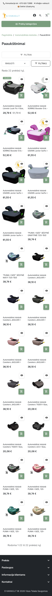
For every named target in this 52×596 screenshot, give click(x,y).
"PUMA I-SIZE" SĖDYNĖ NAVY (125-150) (13, 276)
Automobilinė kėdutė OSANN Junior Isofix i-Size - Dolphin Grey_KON (38, 192)
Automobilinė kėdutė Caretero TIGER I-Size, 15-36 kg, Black (13, 445)
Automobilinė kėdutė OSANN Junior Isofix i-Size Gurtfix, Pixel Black (13, 192)
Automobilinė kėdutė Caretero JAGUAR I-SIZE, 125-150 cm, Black (38, 276)
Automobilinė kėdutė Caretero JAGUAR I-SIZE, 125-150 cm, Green (37, 318)
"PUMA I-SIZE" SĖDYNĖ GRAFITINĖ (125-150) (38, 234)
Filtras (41, 63)
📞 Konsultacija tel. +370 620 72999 (17, 3)
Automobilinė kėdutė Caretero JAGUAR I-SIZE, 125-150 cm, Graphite (12, 403)
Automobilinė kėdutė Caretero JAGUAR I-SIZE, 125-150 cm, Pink (13, 361)
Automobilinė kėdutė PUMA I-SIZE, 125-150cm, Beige (37, 530)
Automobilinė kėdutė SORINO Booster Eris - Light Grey (13, 149)
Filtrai (26, 54)
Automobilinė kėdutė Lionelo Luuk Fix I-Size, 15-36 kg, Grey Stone (13, 107)
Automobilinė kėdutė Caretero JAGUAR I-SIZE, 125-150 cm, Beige (37, 361)
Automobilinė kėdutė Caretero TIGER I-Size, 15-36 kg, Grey (38, 403)
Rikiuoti (9, 63)
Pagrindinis (7, 35)
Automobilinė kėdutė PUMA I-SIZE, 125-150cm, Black (12, 488)
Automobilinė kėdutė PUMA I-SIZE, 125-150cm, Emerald (12, 530)
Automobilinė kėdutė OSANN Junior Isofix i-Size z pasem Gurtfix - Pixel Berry (38, 149)
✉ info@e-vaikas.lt (41, 3)
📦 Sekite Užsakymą (26, 6)
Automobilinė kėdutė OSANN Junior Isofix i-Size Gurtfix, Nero (13, 234)
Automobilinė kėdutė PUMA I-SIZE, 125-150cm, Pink (37, 488)
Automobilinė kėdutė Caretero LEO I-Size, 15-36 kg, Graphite (37, 445)
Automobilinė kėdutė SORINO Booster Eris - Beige (38, 107)
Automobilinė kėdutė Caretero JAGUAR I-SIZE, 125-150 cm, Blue (13, 318)
